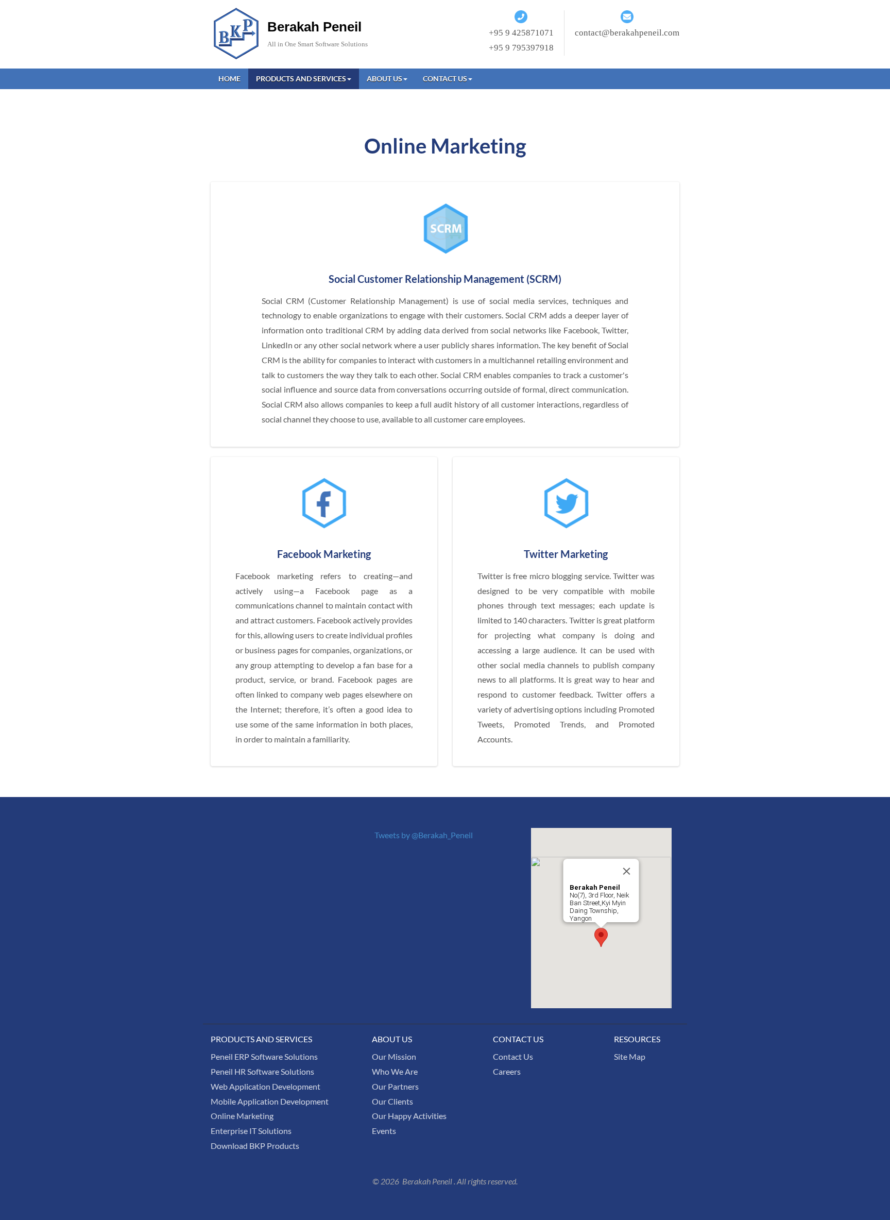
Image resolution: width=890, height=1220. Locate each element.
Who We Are (395, 1071)
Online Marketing (242, 1116)
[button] (601, 937)
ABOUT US (384, 78)
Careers (507, 1071)
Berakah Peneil (314, 27)
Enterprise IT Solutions (251, 1131)
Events (384, 1131)
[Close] (626, 871)
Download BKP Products (255, 1145)
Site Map (629, 1056)
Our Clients (392, 1101)
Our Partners (395, 1086)
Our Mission (394, 1056)
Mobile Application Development (270, 1101)
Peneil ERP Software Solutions (264, 1056)
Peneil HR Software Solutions (262, 1071)
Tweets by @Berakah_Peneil (423, 835)
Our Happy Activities (409, 1116)
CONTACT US (445, 78)
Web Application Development (265, 1086)
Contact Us (513, 1056)
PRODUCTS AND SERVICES (301, 78)
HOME (229, 78)
